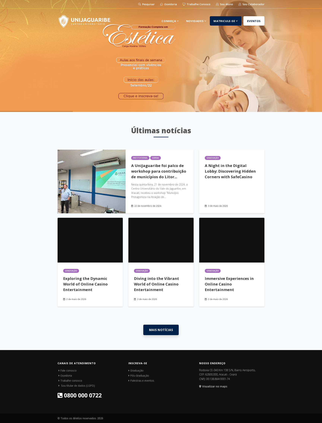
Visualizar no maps (214, 386)
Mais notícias (161, 330)
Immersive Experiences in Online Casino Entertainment (229, 284)
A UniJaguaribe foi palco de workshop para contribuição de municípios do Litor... (158, 171)
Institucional (140, 158)
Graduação (213, 158)
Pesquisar (148, 4)
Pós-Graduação (139, 375)
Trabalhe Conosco (198, 4)
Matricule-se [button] (225, 21)
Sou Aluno (226, 4)
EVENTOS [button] (254, 21)
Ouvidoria (170, 4)
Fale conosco (68, 370)
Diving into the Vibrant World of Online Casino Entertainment (156, 284)
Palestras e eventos (142, 380)
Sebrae (155, 158)
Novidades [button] (195, 21)
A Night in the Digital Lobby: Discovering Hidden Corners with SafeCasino (230, 171)
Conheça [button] (169, 21)
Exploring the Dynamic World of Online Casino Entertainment (85, 284)
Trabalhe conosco (71, 380)
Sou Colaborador (253, 4)
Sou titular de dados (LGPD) (77, 385)
